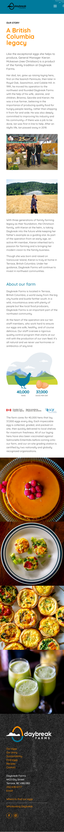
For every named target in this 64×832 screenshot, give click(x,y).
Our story (11, 752)
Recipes (11, 763)
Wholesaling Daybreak (19, 806)
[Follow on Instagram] (15, 815)
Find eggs (12, 759)
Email (9, 790)
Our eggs (11, 748)
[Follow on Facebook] (9, 815)
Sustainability (14, 756)
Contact (11, 767)
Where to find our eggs (19, 799)
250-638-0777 (14, 786)
